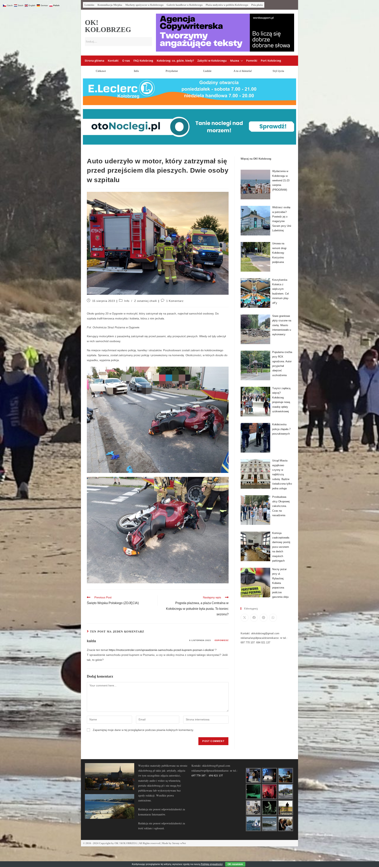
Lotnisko (89, 4)
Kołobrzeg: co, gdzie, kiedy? (175, 60)
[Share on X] (245, 618)
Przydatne (172, 71)
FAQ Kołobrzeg (143, 60)
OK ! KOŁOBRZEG (125, 843)
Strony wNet (179, 843)
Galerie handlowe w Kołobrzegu (185, 4)
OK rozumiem (235, 864)
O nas (126, 60)
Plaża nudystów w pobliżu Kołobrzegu (227, 4)
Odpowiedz (222, 640)
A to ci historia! (243, 71)
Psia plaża (257, 4)
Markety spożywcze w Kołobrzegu (144, 4)
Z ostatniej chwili (145, 300)
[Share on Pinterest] (263, 618)
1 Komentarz (175, 300)
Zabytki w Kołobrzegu (212, 60)
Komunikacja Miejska (110, 4)
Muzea (234, 60)
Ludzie (207, 71)
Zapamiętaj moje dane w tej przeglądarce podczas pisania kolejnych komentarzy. (143, 729)
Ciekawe (101, 71)
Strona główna (94, 60)
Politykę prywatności (212, 864)
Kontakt (113, 60)
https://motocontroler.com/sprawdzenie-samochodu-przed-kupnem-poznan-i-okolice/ (161, 649)
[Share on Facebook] (254, 618)
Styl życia (278, 71)
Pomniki (251, 60)
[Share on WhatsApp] (273, 618)
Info (136, 71)
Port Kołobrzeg (271, 60)
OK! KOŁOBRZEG (108, 26)
